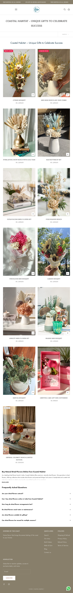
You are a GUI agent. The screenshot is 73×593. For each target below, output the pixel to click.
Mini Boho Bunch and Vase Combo (54, 100)
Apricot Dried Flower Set (19, 338)
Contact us (47, 552)
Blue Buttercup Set (53, 160)
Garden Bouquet (53, 279)
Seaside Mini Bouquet (54, 338)
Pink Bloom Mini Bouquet (19, 279)
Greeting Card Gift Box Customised (54, 398)
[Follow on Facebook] (4, 584)
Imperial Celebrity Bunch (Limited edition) (19, 458)
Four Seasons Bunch (54, 219)
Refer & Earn (48, 545)
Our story (47, 539)
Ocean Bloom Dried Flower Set (19, 219)
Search (46, 535)
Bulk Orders (48, 542)
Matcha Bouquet (19, 398)
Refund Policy (62, 542)
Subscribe (9, 578)
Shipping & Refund (64, 535)
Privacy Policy (62, 539)
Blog (45, 549)
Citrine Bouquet (19, 100)
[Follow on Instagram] (9, 584)
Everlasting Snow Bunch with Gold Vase (19, 160)
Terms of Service (63, 545)
